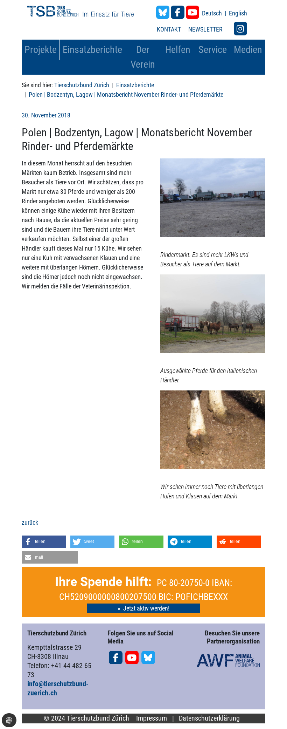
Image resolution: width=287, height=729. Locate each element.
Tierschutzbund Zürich (81, 85)
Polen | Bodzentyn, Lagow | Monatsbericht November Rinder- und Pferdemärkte (126, 94)
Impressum (151, 718)
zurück (30, 522)
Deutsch (212, 13)
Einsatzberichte (135, 85)
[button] (44, 542)
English (238, 13)
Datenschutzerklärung (209, 718)
